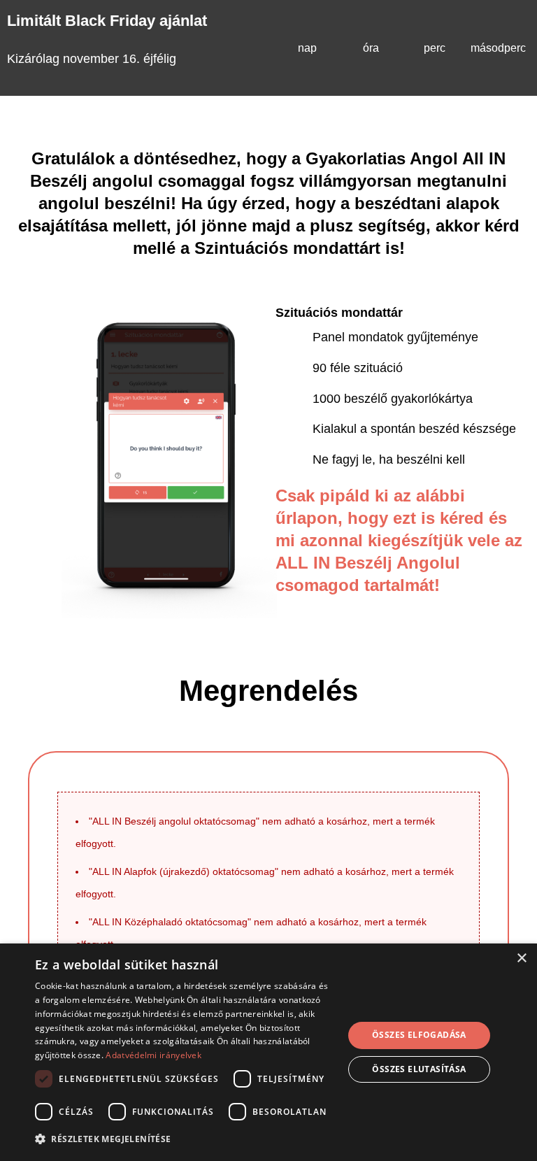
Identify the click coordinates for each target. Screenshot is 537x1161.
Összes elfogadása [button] (419, 1035)
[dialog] (268, 1052)
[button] (184, 1139)
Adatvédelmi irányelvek (153, 1055)
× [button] (521, 958)
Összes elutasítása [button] (419, 1069)
